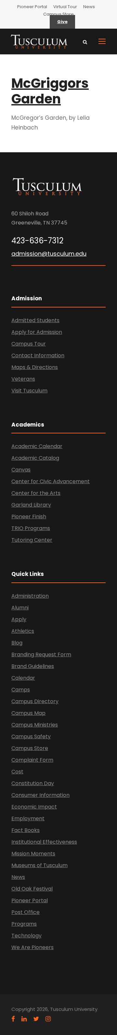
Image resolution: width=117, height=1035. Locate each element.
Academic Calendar (36, 446)
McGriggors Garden (50, 91)
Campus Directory (34, 701)
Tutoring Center (31, 540)
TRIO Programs (30, 528)
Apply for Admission (36, 332)
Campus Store (58, 14)
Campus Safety (31, 736)
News (89, 7)
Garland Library (31, 505)
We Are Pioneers (32, 947)
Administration (30, 596)
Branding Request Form (41, 654)
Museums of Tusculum (39, 865)
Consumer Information (40, 795)
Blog (16, 643)
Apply (18, 619)
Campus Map (28, 713)
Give (62, 22)
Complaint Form (32, 760)
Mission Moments (33, 853)
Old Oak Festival (32, 888)
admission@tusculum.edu (48, 254)
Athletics (22, 631)
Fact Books (25, 830)
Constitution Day (32, 783)
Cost (17, 771)
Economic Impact (34, 806)
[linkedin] (24, 1019)
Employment (28, 818)
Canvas (21, 469)
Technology (26, 935)
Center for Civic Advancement (50, 481)
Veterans (23, 379)
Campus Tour (28, 343)
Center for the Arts (35, 493)
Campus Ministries (34, 725)
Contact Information (37, 355)
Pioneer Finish (28, 516)
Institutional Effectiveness (44, 842)
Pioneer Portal (32, 7)
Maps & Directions (34, 367)
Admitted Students (35, 320)
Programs (24, 924)
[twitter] (36, 1019)
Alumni (20, 607)
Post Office (25, 912)
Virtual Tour (65, 7)
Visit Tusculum (29, 390)
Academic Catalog (35, 458)
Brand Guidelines (32, 666)
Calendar (23, 678)
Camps (20, 689)
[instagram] (48, 1019)
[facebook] (13, 1019)
